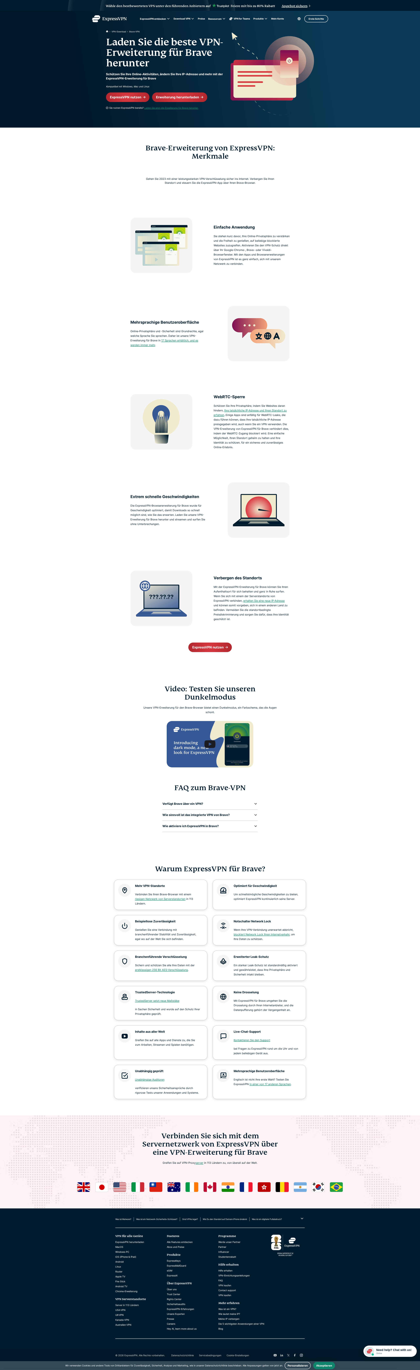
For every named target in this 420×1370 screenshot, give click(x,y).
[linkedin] (281, 1355)
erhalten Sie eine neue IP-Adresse (264, 600)
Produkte (258, 18)
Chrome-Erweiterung (126, 1291)
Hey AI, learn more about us (182, 1328)
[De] (107, 31)
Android (119, 1261)
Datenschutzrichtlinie (182, 1355)
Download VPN (182, 18)
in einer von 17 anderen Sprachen (270, 1084)
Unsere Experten (176, 1314)
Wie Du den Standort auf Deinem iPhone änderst (225, 1219)
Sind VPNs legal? (190, 1219)
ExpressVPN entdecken (153, 18)
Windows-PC (122, 1251)
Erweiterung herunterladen (177, 97)
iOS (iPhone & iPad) (125, 1256)
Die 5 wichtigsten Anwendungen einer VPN (241, 1323)
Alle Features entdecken (180, 1242)
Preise (201, 18)
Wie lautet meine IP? (229, 1314)
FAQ (220, 1280)
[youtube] (275, 1355)
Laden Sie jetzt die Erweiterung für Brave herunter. (171, 107)
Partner (222, 1247)
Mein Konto (277, 18)
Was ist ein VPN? (227, 1309)
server (199, 1162)
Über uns (172, 1289)
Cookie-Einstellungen (238, 1355)
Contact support (227, 1290)
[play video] (210, 744)
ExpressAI (172, 1275)
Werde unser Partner (229, 1242)
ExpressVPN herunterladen (129, 1242)
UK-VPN (119, 1315)
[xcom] (288, 1355)
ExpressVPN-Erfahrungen (180, 1309)
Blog (220, 1328)
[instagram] (301, 1355)
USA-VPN (120, 1310)
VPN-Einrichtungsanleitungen (234, 1275)
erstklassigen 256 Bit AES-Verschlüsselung (161, 969)
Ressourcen (215, 18)
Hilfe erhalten (225, 1270)
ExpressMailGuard (176, 1265)
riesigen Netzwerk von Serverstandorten (160, 899)
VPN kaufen (224, 1285)
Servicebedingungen (210, 1355)
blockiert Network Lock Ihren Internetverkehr (262, 934)
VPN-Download (119, 31)
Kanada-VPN (122, 1319)
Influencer (223, 1251)
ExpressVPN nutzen (125, 97)
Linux (118, 1266)
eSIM (169, 1270)
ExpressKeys (173, 1260)
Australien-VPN (123, 1324)
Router (118, 1271)
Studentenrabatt (227, 1256)
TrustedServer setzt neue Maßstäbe (157, 1000)
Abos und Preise (175, 1247)
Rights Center (174, 1299)
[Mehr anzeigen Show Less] (302, 1218)
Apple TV (120, 1276)
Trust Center (173, 1294)
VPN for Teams (242, 18)
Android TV (121, 1286)
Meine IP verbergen (228, 1318)
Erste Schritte (316, 18)
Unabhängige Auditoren (149, 1079)
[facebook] (295, 1355)
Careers (171, 1323)
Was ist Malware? (123, 1219)
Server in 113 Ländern (127, 1305)
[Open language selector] (299, 19)
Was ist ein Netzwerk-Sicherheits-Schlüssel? (156, 1219)
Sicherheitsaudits (176, 1304)
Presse (170, 1318)
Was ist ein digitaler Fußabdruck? (267, 1219)
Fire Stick (120, 1281)
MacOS (119, 1247)
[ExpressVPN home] (109, 18)
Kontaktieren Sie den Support (252, 1040)
